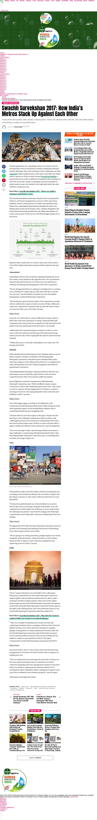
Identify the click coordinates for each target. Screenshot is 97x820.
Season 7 (3, 68)
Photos (2, 72)
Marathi (91, 1)
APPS (71, 1)
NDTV (1, 1)
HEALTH (47, 1)
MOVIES (22, 1)
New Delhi (29, 688)
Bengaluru (25, 686)
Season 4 (3, 63)
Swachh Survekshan (9, 98)
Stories (2, 92)
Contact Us (3, 809)
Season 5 (3, 65)
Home (2, 53)
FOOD (34, 1)
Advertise (3, 800)
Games (58, 1)
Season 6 (3, 66)
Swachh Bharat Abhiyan (47, 688)
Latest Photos (4, 74)
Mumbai (21, 688)
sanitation (13, 174)
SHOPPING (65, 1)
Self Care (3, 89)
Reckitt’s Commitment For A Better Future (13, 94)
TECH (52, 1)
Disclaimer (3, 804)
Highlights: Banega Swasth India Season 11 (14, 54)
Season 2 (3, 60)
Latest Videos (4, 57)
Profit (13, 1)
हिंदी (17, 1)
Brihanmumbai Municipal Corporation (43, 686)
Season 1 (3, 59)
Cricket (28, 1)
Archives (3, 798)
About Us (3, 801)
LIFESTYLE (40, 1)
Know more (74, 797)
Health (2, 91)
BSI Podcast (4, 95)
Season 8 (3, 69)
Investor (2, 806)
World (7, 1)
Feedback (3, 803)
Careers (2, 810)
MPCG (85, 1)
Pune (35, 688)
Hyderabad (13, 688)
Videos (2, 56)
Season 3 (3, 62)
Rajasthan (78, 1)
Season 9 (3, 71)
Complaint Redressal (7, 807)
